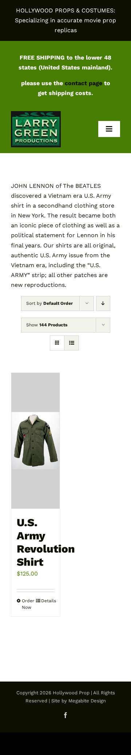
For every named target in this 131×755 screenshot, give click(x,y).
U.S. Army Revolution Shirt (46, 542)
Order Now (28, 604)
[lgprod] (36, 113)
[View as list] (71, 343)
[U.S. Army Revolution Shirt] (35, 441)
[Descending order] (103, 303)
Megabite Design (87, 700)
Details (47, 600)
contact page (83, 83)
